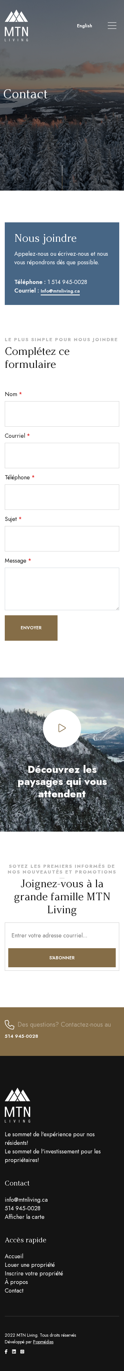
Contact (14, 1291)
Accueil (14, 1256)
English (84, 25)
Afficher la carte (25, 1217)
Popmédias (43, 1342)
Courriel (15, 436)
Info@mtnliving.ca (60, 290)
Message (15, 561)
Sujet (11, 519)
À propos (16, 1282)
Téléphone (17, 477)
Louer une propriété (30, 1265)
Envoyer (31, 628)
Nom (11, 394)
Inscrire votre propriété (34, 1273)
